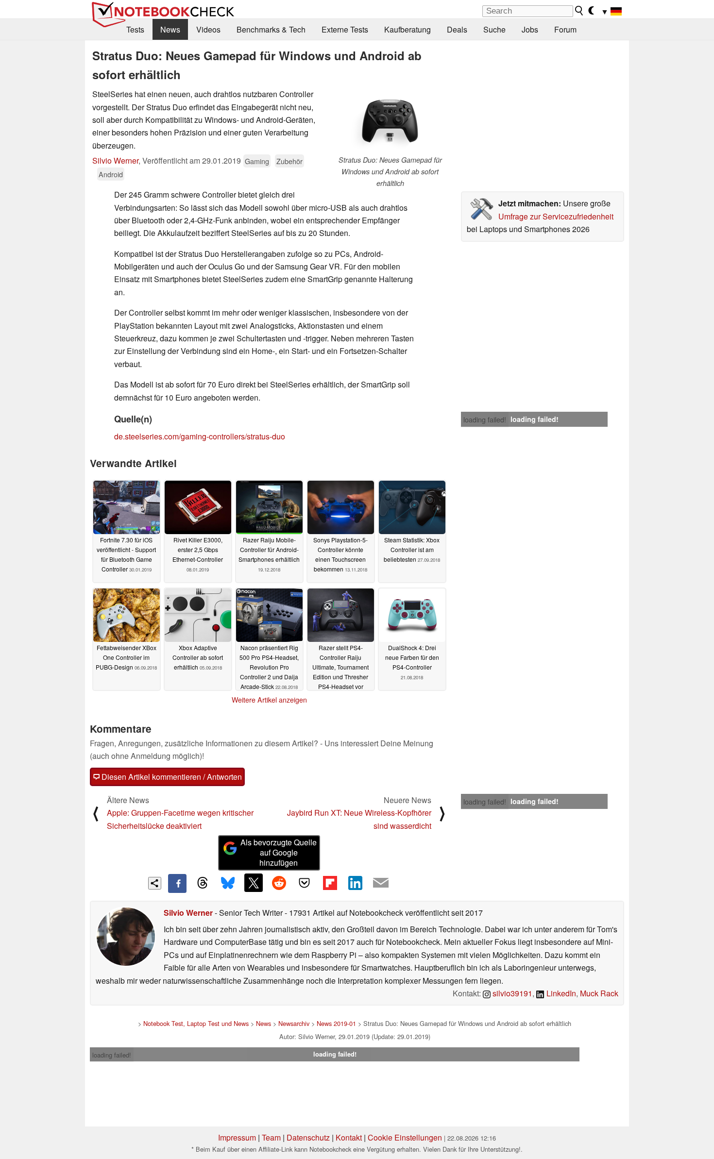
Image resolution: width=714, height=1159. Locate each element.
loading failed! (484, 419)
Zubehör (289, 161)
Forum (565, 29)
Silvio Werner (115, 160)
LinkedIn (560, 993)
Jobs (530, 29)
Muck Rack (599, 993)
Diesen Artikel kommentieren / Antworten (171, 776)
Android (111, 174)
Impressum (237, 1137)
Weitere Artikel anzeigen (269, 700)
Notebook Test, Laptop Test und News (196, 1023)
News (170, 29)
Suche (494, 29)
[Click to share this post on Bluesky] (228, 883)
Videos (208, 29)
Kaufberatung (407, 29)
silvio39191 (511, 993)
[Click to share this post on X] (253, 882)
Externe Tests (345, 29)
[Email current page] (381, 883)
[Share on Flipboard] (330, 882)
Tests (135, 29)
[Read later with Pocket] (304, 882)
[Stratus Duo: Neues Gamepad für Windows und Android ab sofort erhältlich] (390, 121)
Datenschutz (308, 1137)
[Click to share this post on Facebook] (177, 883)
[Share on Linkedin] (355, 882)
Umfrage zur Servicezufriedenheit (555, 216)
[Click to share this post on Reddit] (279, 882)
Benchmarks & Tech (271, 29)
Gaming (257, 161)
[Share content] (154, 883)
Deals (457, 29)
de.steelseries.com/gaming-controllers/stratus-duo (199, 436)
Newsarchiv (293, 1023)
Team (271, 1137)
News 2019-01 (336, 1023)
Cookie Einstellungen (405, 1137)
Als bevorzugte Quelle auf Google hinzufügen (278, 852)
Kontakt (349, 1137)
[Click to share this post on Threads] (202, 883)
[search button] (579, 11)
